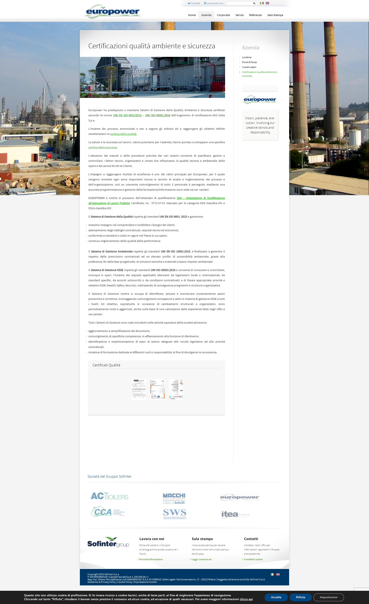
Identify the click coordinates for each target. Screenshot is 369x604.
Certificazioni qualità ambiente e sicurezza (259, 74)
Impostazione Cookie (145, 582)
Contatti (195, 3)
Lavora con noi (215, 3)
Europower (120, 11)
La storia (246, 57)
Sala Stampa (275, 15)
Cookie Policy (124, 582)
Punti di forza (249, 62)
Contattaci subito (253, 559)
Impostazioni (329, 597)
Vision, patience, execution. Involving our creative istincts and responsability (260, 125)
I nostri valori (249, 67)
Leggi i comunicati (201, 559)
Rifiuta (300, 597)
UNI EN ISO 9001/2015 (128, 115)
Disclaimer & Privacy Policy (102, 582)
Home (192, 15)
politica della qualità (123, 134)
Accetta (276, 597)
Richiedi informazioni (151, 559)
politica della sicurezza (102, 147)
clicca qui (246, 599)
